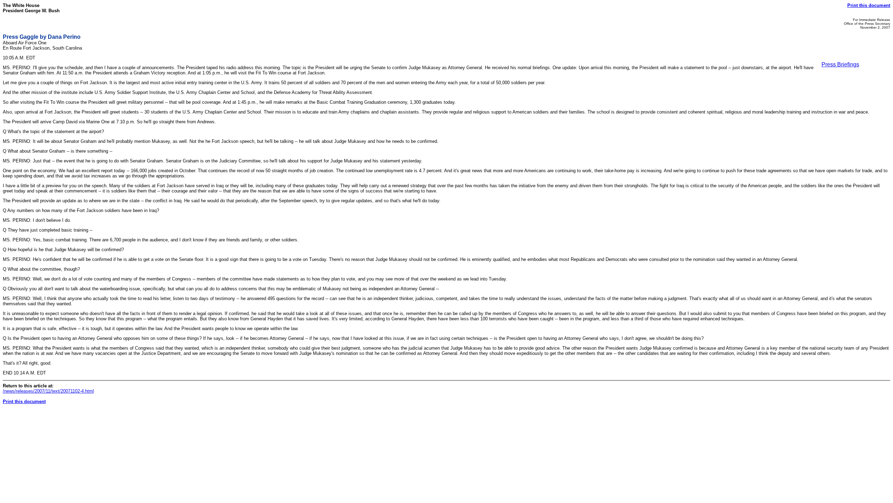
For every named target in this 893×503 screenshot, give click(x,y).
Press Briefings (840, 64)
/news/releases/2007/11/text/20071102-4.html (48, 391)
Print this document (868, 5)
